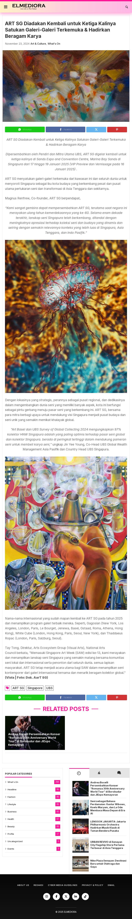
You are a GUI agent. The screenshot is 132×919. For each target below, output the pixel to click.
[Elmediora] (29, 7)
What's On (54, 43)
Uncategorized (15, 841)
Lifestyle (12, 804)
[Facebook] (56, 896)
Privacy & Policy (92, 885)
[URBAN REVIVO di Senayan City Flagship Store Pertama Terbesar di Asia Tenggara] (80, 845)
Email (111, 885)
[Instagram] (46, 896)
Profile (11, 834)
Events (11, 848)
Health (11, 819)
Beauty (11, 826)
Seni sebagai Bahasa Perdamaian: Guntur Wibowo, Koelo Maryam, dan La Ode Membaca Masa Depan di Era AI (108, 807)
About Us (23, 885)
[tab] (79, 773)
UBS (49, 688)
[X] (66, 896)
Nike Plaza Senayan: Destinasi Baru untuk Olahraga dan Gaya (108, 863)
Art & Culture (38, 43)
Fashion (11, 797)
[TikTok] (85, 896)
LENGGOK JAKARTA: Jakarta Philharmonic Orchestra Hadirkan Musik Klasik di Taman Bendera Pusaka (108, 826)
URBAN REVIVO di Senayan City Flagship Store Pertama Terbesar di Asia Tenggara (107, 845)
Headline (12, 789)
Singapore (35, 688)
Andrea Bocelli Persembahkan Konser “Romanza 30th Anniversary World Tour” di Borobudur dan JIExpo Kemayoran (34, 739)
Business (12, 811)
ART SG (18, 688)
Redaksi (38, 885)
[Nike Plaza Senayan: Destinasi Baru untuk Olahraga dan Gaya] (80, 864)
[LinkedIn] (75, 896)
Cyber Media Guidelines (62, 885)
